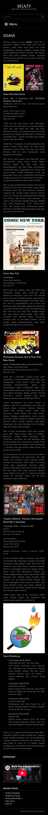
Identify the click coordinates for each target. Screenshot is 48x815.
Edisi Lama (9, 801)
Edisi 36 (8, 804)
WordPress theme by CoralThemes (32, 811)
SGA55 (24, 6)
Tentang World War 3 (13, 798)
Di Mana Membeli (12, 793)
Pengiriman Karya (12, 796)
